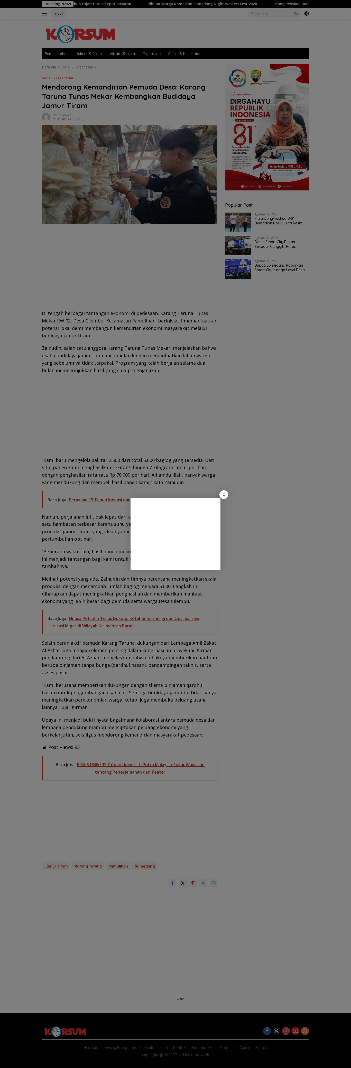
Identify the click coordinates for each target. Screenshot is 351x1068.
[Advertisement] (175, 534)
